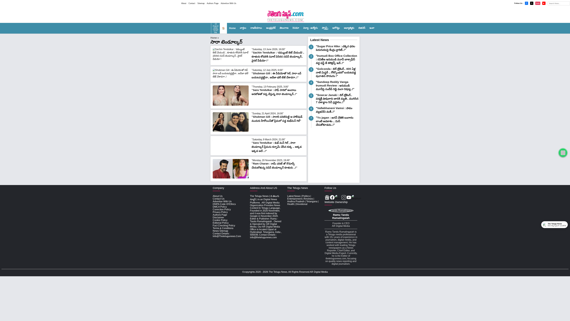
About (183, 3)
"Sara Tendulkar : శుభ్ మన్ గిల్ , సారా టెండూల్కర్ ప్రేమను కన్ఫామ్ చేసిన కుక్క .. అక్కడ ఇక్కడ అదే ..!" (277, 146)
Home (232, 28)
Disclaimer (218, 217)
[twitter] (338, 198)
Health (290, 204)
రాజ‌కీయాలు (256, 28)
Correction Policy (222, 209)
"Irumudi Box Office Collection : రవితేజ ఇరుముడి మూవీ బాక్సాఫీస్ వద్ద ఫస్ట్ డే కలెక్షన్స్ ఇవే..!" (336, 59)
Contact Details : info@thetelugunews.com (227, 234)
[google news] (327, 198)
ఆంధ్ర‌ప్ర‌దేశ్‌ (271, 28)
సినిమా (296, 28)
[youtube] (349, 198)
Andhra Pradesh (295, 201)
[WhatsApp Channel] (563, 153)
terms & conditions (223, 228)
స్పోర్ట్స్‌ (325, 28)
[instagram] (343, 198)
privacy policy (220, 212)
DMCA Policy (220, 207)
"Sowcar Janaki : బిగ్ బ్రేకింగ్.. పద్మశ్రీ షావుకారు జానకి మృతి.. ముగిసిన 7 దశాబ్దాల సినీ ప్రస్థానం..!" (337, 98)
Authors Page (212, 3)
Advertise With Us (228, 3)
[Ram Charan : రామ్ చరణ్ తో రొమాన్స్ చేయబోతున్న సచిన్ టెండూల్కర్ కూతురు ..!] (231, 177)
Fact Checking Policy (224, 225)
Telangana (311, 201)
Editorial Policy (221, 223)
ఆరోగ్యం (336, 28)
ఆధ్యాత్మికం (349, 28)
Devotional (301, 204)
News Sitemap (220, 231)
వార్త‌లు (243, 28)
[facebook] (332, 198)
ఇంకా (371, 28)
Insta (538, 3)
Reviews (308, 199)
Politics (306, 196)
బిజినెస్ (361, 28)
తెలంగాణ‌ (284, 28)
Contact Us (218, 199)
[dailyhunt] (356, 198)
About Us (218, 196)
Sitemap (201, 3)
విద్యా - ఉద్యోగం (310, 28)
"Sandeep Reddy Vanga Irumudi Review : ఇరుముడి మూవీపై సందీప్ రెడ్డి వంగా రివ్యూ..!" (335, 85)
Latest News (319, 40)
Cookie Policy (220, 220)
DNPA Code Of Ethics (224, 204)
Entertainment (294, 199)
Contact (192, 3)
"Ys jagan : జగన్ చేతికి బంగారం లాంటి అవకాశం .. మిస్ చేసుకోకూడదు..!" (334, 121)
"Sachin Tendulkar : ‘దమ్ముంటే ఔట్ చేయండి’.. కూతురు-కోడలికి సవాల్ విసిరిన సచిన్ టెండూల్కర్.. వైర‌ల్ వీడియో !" (278, 56)
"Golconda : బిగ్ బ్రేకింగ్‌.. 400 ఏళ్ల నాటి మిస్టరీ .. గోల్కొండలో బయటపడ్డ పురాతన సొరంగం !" (336, 72)
